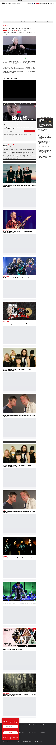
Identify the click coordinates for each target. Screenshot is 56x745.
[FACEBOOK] (9, 146)
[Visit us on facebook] (32, 3)
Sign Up (10, 732)
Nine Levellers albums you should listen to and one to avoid (44, 130)
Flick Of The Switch (24, 21)
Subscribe (41, 3)
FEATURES (11, 5)
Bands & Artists (5, 25)
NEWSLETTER (40, 5)
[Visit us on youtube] (38, 3)
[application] (19, 89)
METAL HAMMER (32, 0)
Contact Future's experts (20, 732)
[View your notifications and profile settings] (49, 3)
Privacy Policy (14, 736)
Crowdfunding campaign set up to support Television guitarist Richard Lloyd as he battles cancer (45, 136)
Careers (29, 735)
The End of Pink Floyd (14, 21)
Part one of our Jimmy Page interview (10, 74)
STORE (35, 5)
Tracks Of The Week (35, 21)
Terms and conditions (32, 732)
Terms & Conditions (9, 737)
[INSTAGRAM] (13, 146)
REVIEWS (24, 5)
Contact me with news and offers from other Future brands (10, 730)
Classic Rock (10, 30)
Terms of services (17, 134)
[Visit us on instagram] (36, 3)
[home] (2, 6)
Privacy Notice (6, 135)
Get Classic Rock (45, 21)
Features (4, 30)
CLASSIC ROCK (25, 0)
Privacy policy (42, 732)
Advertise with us (43, 735)
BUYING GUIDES (18, 5)
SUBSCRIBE (30, 5)
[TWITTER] (11, 146)
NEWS (6, 5)
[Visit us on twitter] (34, 3)
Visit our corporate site (40, 724)
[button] (52, 3)
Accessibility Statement (20, 735)
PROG (37, 0)
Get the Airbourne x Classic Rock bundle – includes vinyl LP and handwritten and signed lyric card (45, 125)
